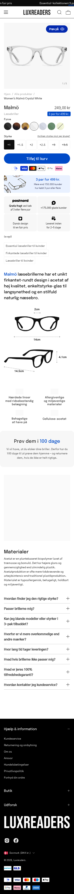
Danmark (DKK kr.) (20, 852)
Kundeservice (12, 738)
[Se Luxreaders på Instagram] (7, 840)
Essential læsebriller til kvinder (25, 246)
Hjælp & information (20, 729)
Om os (8, 751)
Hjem (7, 94)
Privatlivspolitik (14, 771)
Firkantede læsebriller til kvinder (26, 253)
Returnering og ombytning (20, 745)
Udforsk (10, 805)
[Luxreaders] (37, 12)
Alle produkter (23, 94)
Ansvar (8, 758)
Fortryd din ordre (14, 777)
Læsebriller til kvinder (19, 260)
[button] (59, 12)
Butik (8, 790)
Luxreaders (19, 860)
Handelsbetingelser (16, 764)
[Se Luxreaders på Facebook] (16, 840)
